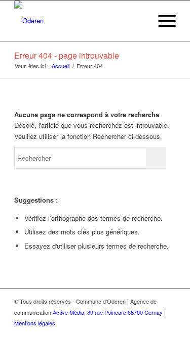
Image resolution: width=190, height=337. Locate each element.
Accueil (60, 66)
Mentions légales (34, 323)
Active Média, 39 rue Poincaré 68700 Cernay (108, 312)
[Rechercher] (138, 21)
